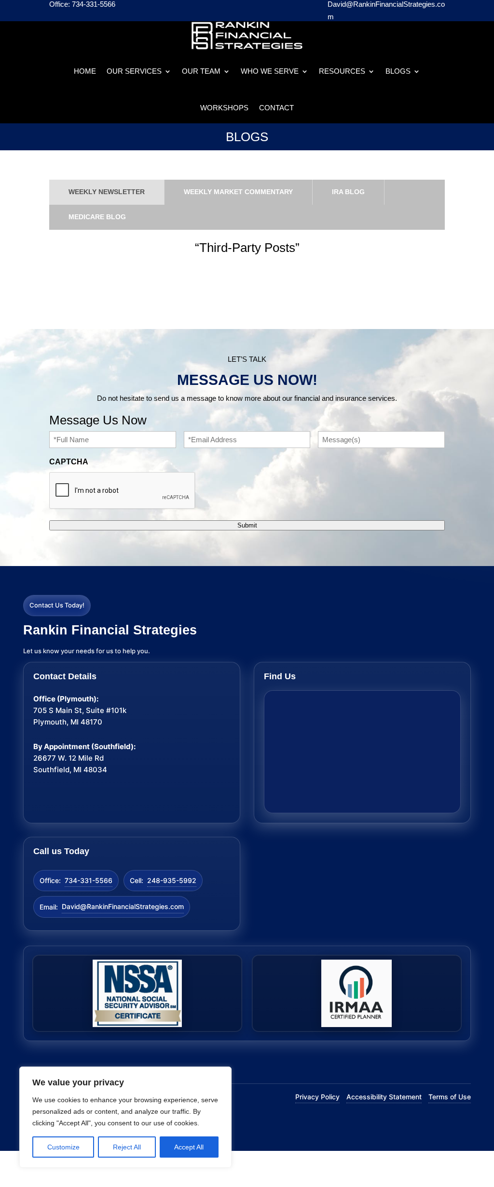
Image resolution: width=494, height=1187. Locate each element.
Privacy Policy (317, 1097)
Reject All (127, 1147)
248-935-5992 (171, 880)
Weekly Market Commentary (238, 192)
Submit (247, 525)
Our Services (134, 71)
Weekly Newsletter (107, 192)
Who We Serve (270, 71)
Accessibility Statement (384, 1097)
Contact (276, 108)
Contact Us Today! (56, 605)
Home (85, 71)
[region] (125, 1117)
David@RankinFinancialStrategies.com (123, 906)
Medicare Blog (97, 217)
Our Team (201, 71)
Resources (342, 71)
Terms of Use (449, 1097)
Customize (63, 1147)
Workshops (224, 108)
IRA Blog (348, 192)
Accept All (189, 1147)
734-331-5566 (88, 880)
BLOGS (398, 71)
